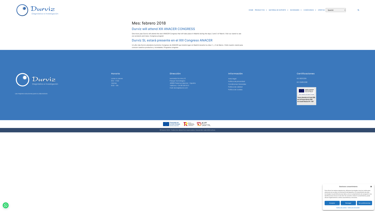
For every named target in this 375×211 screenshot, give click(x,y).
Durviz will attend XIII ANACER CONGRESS (163, 29)
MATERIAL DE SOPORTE (277, 10)
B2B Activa (211, 130)
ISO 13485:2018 (302, 82)
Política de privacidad (353, 207)
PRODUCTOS (260, 10)
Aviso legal (232, 79)
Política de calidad (235, 87)
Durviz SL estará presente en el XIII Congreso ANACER (172, 40)
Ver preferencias (364, 203)
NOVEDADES (294, 10)
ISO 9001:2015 (301, 78)
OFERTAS (321, 10)
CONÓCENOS (309, 10)
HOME (251, 10)
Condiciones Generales (237, 84)
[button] (371, 187)
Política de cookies (341, 207)
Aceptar (332, 203)
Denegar (348, 203)
